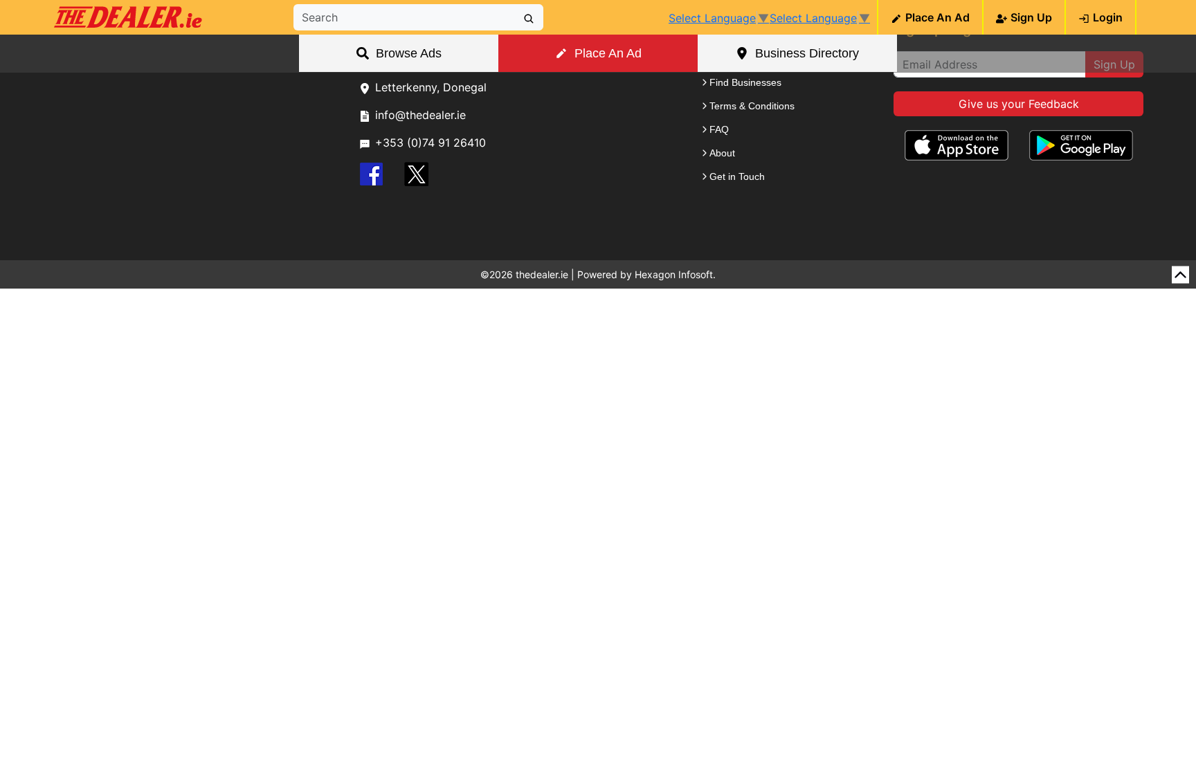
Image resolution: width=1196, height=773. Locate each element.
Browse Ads (409, 53)
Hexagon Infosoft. (675, 274)
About (722, 152)
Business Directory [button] (807, 53)
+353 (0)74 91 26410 (430, 142)
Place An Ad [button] (608, 53)
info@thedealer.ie (420, 115)
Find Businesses (745, 82)
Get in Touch (737, 176)
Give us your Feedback (1019, 104)
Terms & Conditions (752, 105)
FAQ (719, 129)
